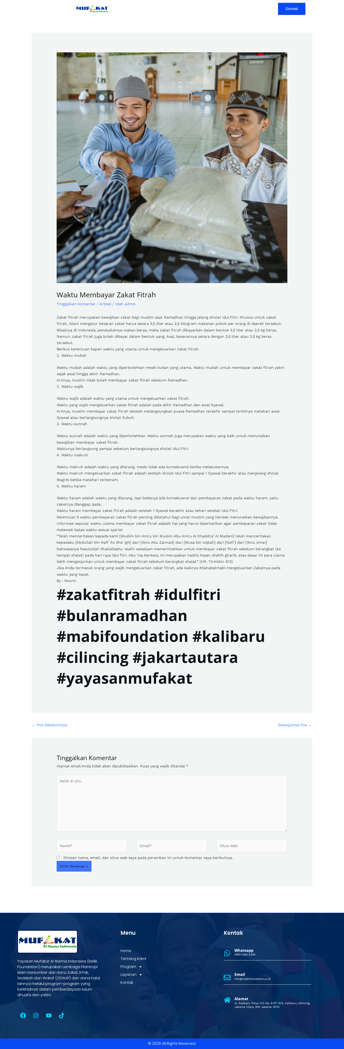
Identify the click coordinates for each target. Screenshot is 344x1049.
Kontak (253, 9)
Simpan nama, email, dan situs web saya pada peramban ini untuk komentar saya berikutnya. (148, 857)
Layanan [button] (227, 9)
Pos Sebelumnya (49, 725)
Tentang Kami (173, 9)
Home (150, 9)
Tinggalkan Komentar (76, 304)
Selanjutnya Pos (295, 725)
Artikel (105, 304)
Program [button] (199, 9)
